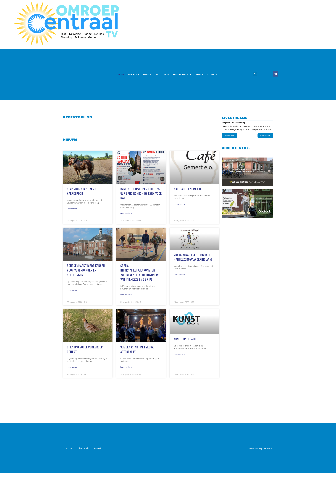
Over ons (133, 74)
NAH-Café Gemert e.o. (188, 273)
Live (164, 74)
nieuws (147, 74)
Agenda (199, 74)
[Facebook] (275, 74)
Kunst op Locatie (185, 423)
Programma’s (180, 74)
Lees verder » (72, 293)
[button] (255, 74)
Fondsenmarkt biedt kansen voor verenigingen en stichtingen (86, 354)
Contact (212, 74)
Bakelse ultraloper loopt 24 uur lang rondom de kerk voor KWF (141, 277)
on (156, 74)
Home (121, 74)
